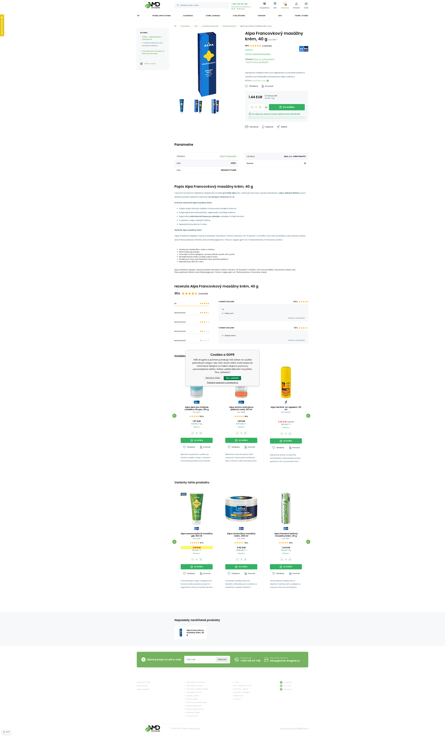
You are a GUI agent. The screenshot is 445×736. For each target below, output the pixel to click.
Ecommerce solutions (289, 728)
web (265, 62)
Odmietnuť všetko (212, 378)
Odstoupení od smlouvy (196, 682)
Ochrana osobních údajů (196, 702)
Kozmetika (185, 26)
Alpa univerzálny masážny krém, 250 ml (241, 534)
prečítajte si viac (259, 80)
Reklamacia (238, 696)
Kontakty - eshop (241, 689)
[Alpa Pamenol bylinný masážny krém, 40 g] (286, 509)
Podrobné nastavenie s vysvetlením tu (222, 383)
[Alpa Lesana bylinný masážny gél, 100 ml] (197, 509)
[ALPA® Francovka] (303, 54)
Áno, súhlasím (232, 378)
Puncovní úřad (192, 716)
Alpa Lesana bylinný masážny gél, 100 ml (197, 534)
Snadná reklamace (194, 706)
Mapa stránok (194, 728)
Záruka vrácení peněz (195, 709)
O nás (236, 682)
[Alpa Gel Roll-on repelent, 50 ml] (286, 382)
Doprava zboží (192, 699)
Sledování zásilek (193, 712)
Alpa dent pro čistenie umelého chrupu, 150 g (197, 408)
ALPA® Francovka (254, 62)
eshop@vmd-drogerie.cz (241, 6)
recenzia (237, 699)
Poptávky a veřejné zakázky (197, 689)
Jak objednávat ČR (193, 692)
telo (196, 26)
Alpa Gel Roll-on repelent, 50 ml (286, 408)
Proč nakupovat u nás (242, 685)
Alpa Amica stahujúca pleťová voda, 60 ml (241, 408)
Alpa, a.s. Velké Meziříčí (264, 59)
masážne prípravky (210, 26)
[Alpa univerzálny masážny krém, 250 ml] (241, 509)
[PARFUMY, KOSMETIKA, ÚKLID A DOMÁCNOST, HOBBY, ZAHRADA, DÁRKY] (175, 26)
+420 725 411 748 (239, 4)
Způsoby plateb (192, 696)
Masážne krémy (229, 26)
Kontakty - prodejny (242, 692)
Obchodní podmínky (194, 685)
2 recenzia (267, 45)
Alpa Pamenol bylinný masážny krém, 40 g (286, 534)
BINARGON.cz (303, 728)
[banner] (153, 6)
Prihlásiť (222, 659)
